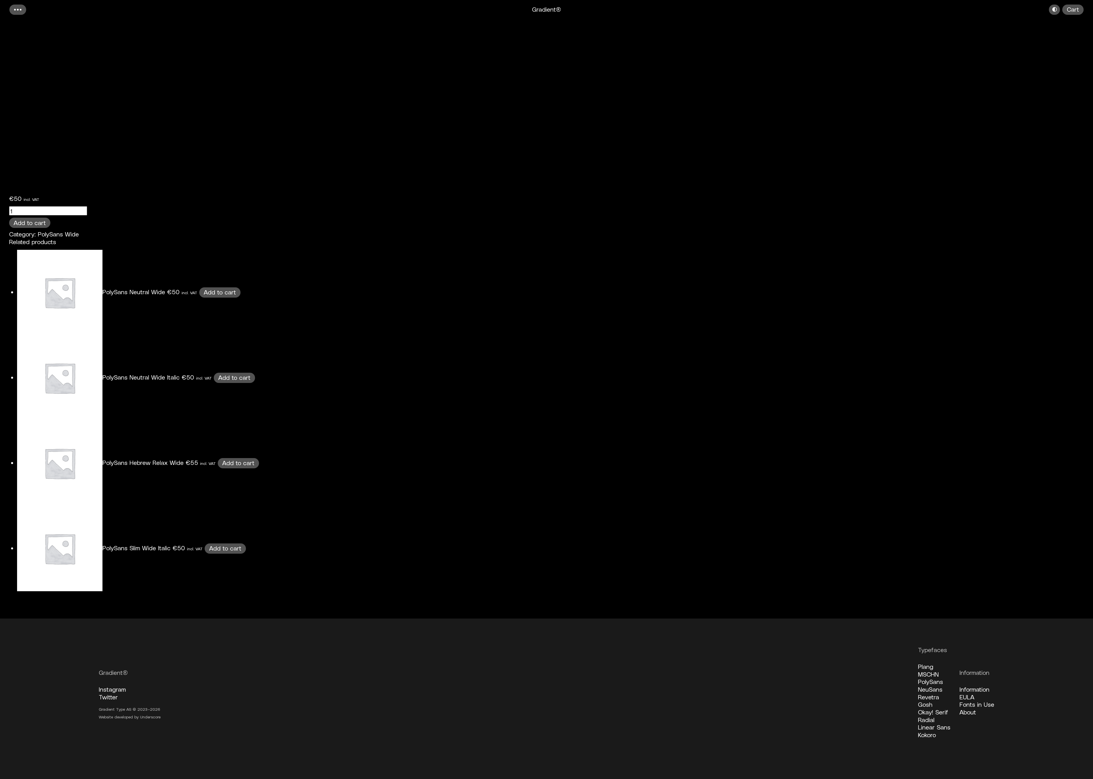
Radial (926, 719)
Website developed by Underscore (130, 716)
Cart (1073, 9)
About (968, 712)
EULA (967, 696)
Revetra (928, 696)
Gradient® (546, 9)
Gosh (925, 704)
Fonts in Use (977, 704)
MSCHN (928, 674)
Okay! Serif (933, 712)
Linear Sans (934, 727)
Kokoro (927, 734)
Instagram (112, 689)
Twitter (108, 696)
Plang (925, 666)
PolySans (930, 681)
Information (974, 689)
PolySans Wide (58, 234)
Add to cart (30, 222)
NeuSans (930, 689)
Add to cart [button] (220, 292)
